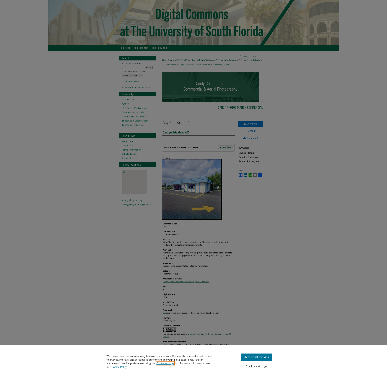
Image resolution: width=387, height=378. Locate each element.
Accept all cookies (256, 357)
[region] (193, 361)
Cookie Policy (119, 367)
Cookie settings (165, 363)
